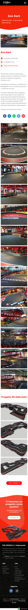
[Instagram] (17, 591)
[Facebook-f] (11, 591)
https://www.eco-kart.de (11, 66)
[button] (25, 2)
